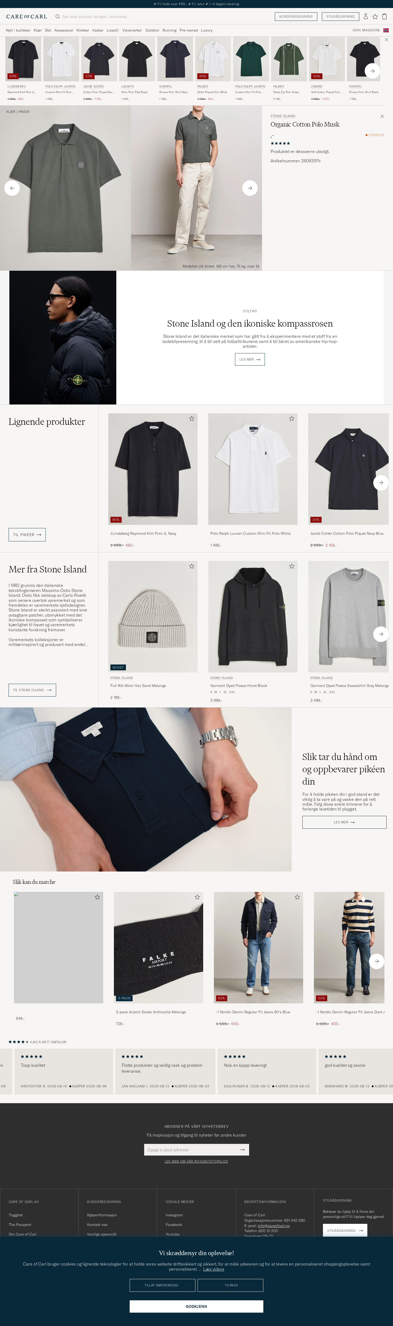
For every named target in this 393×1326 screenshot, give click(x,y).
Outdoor (152, 30)
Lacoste (127, 86)
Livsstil (113, 30)
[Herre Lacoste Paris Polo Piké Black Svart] (137, 59)
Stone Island (283, 116)
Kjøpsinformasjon (102, 1215)
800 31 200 (268, 1230)
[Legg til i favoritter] (190, 419)
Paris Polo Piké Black (134, 92)
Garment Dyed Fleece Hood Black (238, 685)
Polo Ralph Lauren (60, 86)
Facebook (174, 1224)
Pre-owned (189, 30)
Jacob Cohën (93, 86)
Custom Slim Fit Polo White (58, 92)
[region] (196, 1072)
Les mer (247, 359)
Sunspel (165, 86)
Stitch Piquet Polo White (212, 92)
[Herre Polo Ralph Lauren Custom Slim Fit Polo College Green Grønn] (251, 59)
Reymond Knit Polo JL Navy (20, 92)
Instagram (174, 1215)
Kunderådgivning (296, 16)
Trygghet (16, 1215)
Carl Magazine (366, 30)
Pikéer (24, 112)
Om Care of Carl (23, 1234)
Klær (38, 30)
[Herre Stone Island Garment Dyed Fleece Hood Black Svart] (253, 616)
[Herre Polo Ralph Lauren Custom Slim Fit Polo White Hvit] (61, 59)
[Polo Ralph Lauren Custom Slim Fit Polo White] (253, 528)
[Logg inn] (366, 16)
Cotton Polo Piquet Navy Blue (98, 92)
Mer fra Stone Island (48, 569)
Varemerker (132, 30)
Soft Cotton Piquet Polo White (325, 92)
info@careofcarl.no (274, 1225)
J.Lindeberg (16, 86)
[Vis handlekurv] (384, 16)
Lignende (47, 421)
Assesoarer (64, 30)
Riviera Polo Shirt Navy (173, 92)
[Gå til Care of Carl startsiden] (26, 16)
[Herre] (58, 947)
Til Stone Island (29, 690)
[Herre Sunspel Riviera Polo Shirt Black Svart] (365, 59)
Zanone (317, 86)
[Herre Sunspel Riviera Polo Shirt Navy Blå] (175, 59)
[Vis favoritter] (375, 16)
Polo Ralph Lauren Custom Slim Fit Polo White (250, 533)
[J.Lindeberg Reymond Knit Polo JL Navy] (153, 528)
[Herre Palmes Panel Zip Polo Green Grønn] (289, 59)
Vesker (97, 30)
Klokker (82, 30)
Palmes (202, 86)
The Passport (20, 1224)
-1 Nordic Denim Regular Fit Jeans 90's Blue (253, 1012)
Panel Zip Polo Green (286, 92)
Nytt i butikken (18, 30)
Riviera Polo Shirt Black (363, 92)
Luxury (206, 30)
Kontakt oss (97, 1224)
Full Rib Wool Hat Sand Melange (138, 685)
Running (169, 30)
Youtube (172, 1234)
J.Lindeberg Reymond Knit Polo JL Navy (143, 533)
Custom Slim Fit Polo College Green (248, 92)
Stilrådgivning (340, 16)
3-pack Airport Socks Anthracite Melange (151, 1012)
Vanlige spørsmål (102, 1234)
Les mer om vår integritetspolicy (196, 1161)
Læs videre (213, 1269)
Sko (48, 30)
